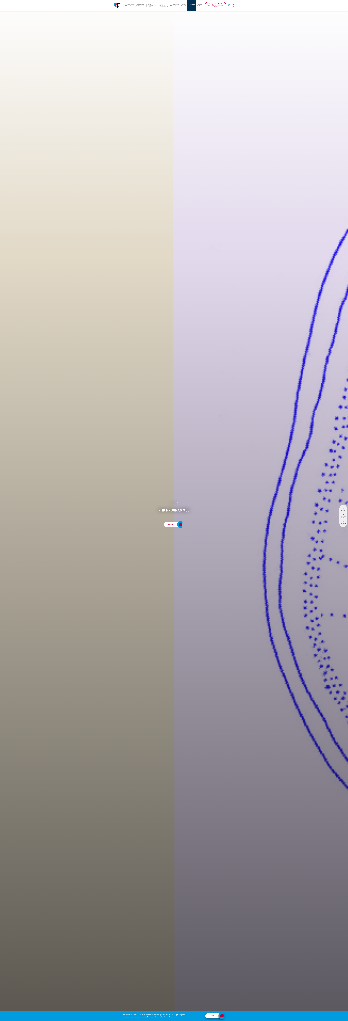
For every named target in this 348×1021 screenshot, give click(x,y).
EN (233, 4)
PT (233, 6)
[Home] (117, 5)
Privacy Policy (168, 1017)
